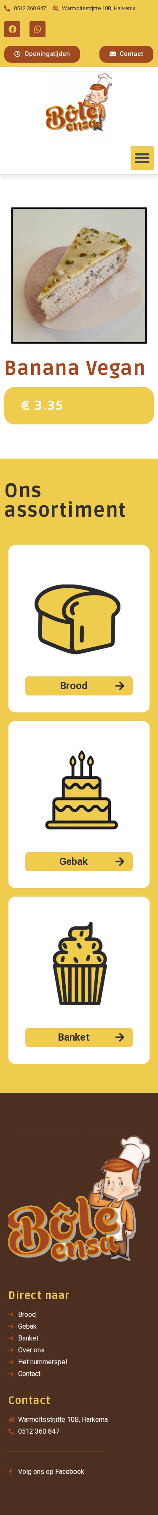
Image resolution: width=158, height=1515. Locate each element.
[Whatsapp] (37, 29)
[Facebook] (12, 29)
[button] (42, 54)
